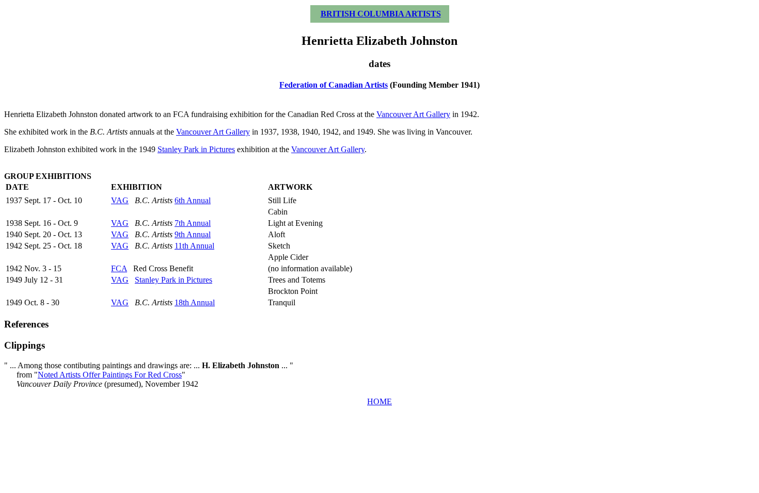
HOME (379, 401)
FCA (119, 268)
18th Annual (195, 302)
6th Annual (193, 200)
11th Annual (194, 245)
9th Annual (193, 234)
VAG (120, 200)
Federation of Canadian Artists (333, 84)
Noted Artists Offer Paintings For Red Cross (110, 374)
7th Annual (193, 223)
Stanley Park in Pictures (196, 149)
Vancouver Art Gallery (413, 114)
